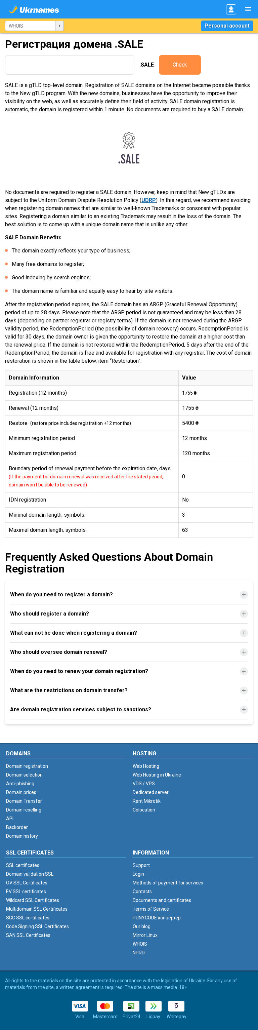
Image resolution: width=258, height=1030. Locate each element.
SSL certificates (22, 865)
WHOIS (140, 944)
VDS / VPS (144, 783)
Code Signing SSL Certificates (37, 926)
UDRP (148, 200)
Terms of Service (151, 909)
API (9, 818)
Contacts (142, 891)
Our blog (141, 926)
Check (180, 65)
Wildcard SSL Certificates (32, 900)
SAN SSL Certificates (28, 935)
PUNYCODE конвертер (157, 917)
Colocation (144, 810)
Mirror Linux (145, 935)
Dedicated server (151, 792)
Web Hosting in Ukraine (157, 775)
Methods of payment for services (168, 882)
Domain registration (27, 766)
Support (141, 865)
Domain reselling (23, 810)
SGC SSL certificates (27, 917)
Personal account (227, 26)
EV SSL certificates (26, 891)
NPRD (139, 952)
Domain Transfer (24, 801)
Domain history (22, 836)
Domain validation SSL (29, 874)
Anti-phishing (20, 783)
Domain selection (24, 775)
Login (138, 874)
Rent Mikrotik (147, 801)
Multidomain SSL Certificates (37, 909)
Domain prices (21, 792)
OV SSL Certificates (26, 882)
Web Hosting (146, 766)
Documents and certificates (162, 900)
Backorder (17, 827)
